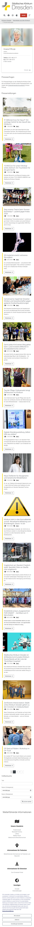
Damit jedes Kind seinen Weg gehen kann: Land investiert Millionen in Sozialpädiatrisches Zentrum (17, 347)
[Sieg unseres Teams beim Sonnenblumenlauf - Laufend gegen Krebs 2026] (17, 197)
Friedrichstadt (17, 830)
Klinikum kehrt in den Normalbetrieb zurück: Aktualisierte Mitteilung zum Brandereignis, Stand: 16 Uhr (17, 521)
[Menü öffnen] (29, 15)
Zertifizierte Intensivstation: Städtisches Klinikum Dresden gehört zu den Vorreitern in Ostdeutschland (17, 705)
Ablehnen (17, 919)
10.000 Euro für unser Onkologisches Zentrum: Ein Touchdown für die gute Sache (17, 168)
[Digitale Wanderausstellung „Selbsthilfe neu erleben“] (17, 419)
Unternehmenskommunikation (16, 85)
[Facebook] (8, 15)
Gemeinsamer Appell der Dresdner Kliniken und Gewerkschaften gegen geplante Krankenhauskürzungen (17, 301)
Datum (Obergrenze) (7, 794)
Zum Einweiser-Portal (17, 872)
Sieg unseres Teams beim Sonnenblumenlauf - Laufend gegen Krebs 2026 (17, 212)
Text (3, 780)
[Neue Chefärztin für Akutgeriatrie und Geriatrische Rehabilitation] (17, 463)
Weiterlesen (8, 139)
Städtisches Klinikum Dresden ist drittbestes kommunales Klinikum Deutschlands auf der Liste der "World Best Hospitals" (16, 658)
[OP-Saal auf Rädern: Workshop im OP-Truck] (17, 736)
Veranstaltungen (17, 891)
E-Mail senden (7, 61)
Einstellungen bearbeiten (17, 923)
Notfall (23, 15)
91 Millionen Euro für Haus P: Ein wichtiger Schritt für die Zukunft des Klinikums (17, 122)
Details (26, 70)
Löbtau (17, 833)
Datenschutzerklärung (8, 911)
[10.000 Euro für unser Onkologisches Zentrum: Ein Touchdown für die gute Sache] (17, 153)
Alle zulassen (17, 915)
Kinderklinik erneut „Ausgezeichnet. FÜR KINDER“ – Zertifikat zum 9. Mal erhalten (17, 613)
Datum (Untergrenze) (7, 787)
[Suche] (4, 15)
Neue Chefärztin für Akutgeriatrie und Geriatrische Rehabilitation (16, 477)
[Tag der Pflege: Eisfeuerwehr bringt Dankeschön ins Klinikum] (17, 378)
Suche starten (27, 801)
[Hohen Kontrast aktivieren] (17, 15)
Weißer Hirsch (17, 835)
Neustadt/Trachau (17, 832)
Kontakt (17, 889)
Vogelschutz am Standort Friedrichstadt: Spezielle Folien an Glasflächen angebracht (17, 567)
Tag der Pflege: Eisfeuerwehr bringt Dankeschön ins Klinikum (17, 391)
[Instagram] (13, 15)
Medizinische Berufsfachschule (17, 837)
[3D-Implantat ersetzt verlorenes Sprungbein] (17, 243)
